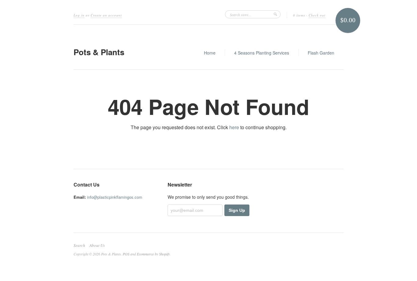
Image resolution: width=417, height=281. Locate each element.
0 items (299, 15)
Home (210, 53)
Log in (79, 15)
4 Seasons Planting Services (261, 53)
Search (79, 245)
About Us (97, 245)
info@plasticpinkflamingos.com (114, 197)
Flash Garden (321, 53)
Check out (317, 15)
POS (126, 253)
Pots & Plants (99, 52)
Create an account (106, 15)
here (234, 127)
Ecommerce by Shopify (153, 253)
